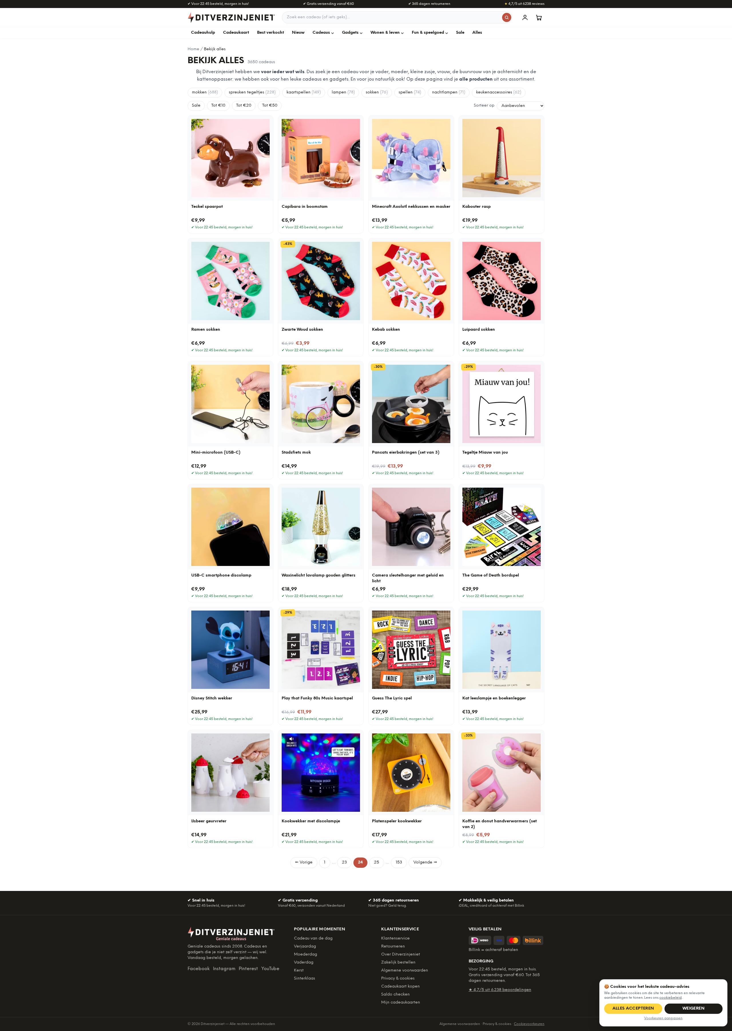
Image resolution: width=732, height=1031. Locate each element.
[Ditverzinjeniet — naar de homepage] (231, 17)
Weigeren (694, 1008)
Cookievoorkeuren (529, 1024)
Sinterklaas (304, 978)
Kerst (299, 970)
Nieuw (298, 33)
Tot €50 (269, 105)
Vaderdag (303, 962)
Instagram (224, 968)
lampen (343, 92)
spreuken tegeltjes (252, 92)
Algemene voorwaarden (404, 970)
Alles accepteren (633, 1008)
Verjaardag (305, 946)
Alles (477, 33)
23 (344, 862)
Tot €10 (218, 105)
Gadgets (350, 33)
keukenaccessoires (498, 92)
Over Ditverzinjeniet (400, 954)
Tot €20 (243, 105)
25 (376, 862)
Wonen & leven (385, 33)
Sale (460, 33)
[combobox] (397, 17)
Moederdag (305, 954)
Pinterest (248, 968)
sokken (377, 92)
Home (193, 49)
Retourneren (393, 946)
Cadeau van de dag (313, 938)
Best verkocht (270, 33)
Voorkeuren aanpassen (663, 1018)
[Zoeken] (506, 17)
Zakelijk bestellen (398, 962)
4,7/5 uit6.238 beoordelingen (500, 990)
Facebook (199, 968)
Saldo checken (395, 994)
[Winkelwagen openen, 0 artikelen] (538, 17)
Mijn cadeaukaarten (400, 1002)
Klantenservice (395, 938)
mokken (205, 92)
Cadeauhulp (203, 33)
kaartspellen (304, 92)
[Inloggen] (525, 17)
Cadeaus (321, 33)
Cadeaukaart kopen (400, 986)
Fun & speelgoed (428, 33)
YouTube (270, 968)
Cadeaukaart (236, 33)
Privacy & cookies (398, 978)
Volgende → (425, 862)
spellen (410, 92)
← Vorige (304, 862)
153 (399, 862)
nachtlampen (448, 92)
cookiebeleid (670, 998)
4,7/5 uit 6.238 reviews (524, 4)
